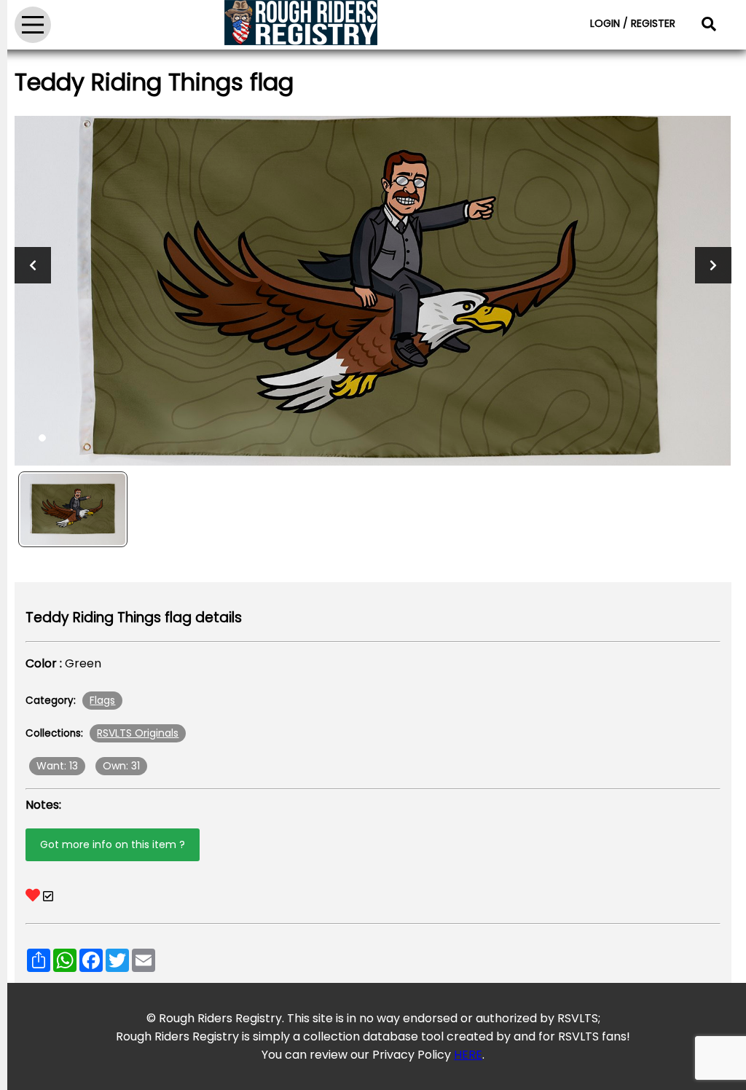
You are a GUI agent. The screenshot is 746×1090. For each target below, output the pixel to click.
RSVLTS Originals (137, 733)
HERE (468, 1054)
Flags (102, 700)
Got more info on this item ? (112, 844)
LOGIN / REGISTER (632, 23)
